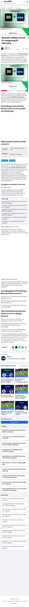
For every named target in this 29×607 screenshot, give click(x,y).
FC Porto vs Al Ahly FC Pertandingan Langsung (7, 396)
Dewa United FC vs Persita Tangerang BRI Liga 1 (14, 463)
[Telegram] (23, 347)
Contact (24, 601)
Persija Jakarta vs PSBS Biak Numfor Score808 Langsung (12, 450)
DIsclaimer (18, 601)
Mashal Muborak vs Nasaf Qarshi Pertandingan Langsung (21, 380)
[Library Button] (27, 2)
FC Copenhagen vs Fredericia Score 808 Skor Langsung (14, 218)
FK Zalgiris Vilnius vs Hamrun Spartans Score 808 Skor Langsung (13, 214)
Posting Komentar (14, 422)
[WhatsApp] (19, 347)
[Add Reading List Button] (24, 48)
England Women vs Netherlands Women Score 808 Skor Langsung (14, 210)
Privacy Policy (10, 601)
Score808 (8, 1)
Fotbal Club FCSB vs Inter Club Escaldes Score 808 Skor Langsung (13, 476)
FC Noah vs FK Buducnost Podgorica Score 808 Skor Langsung (14, 206)
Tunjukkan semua (24, 365)
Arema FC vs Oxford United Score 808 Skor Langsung (14, 470)
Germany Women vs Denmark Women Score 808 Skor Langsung (14, 202)
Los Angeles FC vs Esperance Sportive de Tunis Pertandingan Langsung (21, 397)
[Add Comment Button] (26, 48)
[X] (16, 347)
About (4, 601)
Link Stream (5, 160)
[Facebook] (13, 347)
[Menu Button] (1, 2)
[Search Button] (24, 2)
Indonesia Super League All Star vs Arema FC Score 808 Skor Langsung (14, 444)
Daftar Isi (14, 603)
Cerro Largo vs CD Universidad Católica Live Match (13, 437)
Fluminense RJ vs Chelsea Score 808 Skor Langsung (13, 222)
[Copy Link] (26, 347)
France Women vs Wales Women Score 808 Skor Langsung (14, 483)
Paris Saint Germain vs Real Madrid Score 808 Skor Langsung (14, 431)
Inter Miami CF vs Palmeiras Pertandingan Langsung (21, 413)
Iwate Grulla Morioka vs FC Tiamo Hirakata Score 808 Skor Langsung (7, 380)
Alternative (12, 160)
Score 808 (16, 599)
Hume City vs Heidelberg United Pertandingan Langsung (7, 413)
